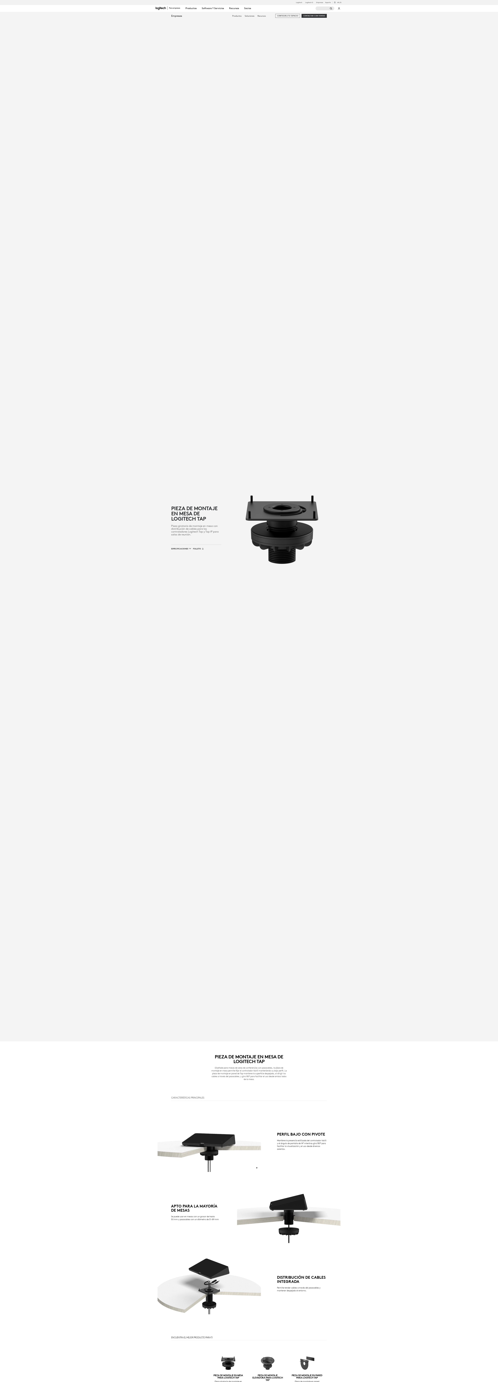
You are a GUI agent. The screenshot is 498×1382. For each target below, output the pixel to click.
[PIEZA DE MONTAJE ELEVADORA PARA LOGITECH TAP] (267, 1363)
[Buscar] (325, 8)
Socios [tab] (247, 8)
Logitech (299, 2)
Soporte (328, 2)
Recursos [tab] (234, 8)
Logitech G (309, 2)
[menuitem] (237, 16)
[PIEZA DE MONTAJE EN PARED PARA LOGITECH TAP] (307, 1363)
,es (339, 2)
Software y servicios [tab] (213, 8)
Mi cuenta (339, 8)
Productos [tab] (191, 8)
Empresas (319, 2)
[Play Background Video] (257, 1168)
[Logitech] (169, 8)
